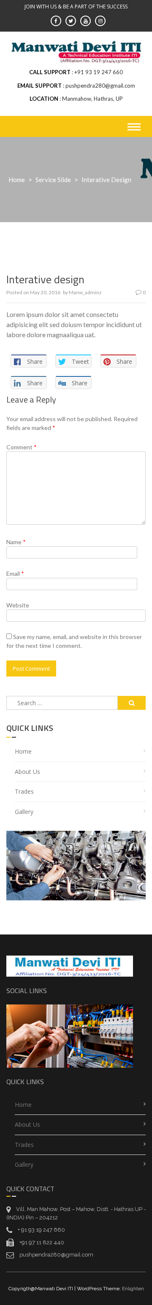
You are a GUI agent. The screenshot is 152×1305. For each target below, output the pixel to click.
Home (16, 179)
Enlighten (133, 1289)
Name (16, 541)
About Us (27, 772)
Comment (21, 447)
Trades (24, 791)
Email (15, 573)
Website (17, 605)
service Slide (53, 179)
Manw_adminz (85, 292)
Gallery (24, 812)
